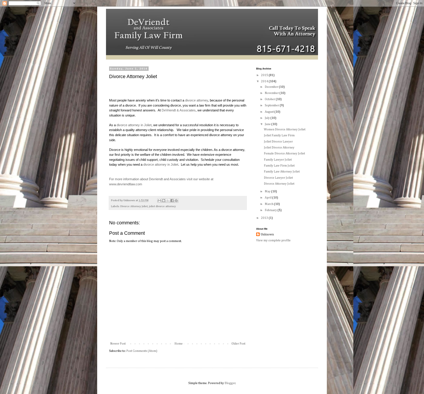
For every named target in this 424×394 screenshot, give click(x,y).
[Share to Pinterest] (176, 200)
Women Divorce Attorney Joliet (284, 129)
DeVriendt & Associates (179, 110)
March (269, 204)
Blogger (230, 383)
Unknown (267, 234)
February (271, 210)
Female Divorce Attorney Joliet (284, 153)
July (268, 118)
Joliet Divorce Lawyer (278, 141)
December (272, 86)
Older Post (238, 343)
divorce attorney (196, 100)
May (268, 191)
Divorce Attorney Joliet (134, 206)
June (268, 124)
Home (178, 343)
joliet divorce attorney (162, 206)
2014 (265, 81)
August (269, 111)
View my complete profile (273, 240)
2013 (265, 218)
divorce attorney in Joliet (134, 125)
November (272, 93)
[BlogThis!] (163, 200)
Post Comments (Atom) (141, 351)
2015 (265, 75)
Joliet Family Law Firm (279, 135)
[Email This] (159, 200)
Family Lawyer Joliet (278, 159)
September (272, 105)
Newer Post (118, 343)
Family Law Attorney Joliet (282, 171)
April (268, 197)
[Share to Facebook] (172, 200)
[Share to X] (168, 200)
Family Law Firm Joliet (279, 165)
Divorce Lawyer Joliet (278, 177)
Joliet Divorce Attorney (279, 147)
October (270, 99)
